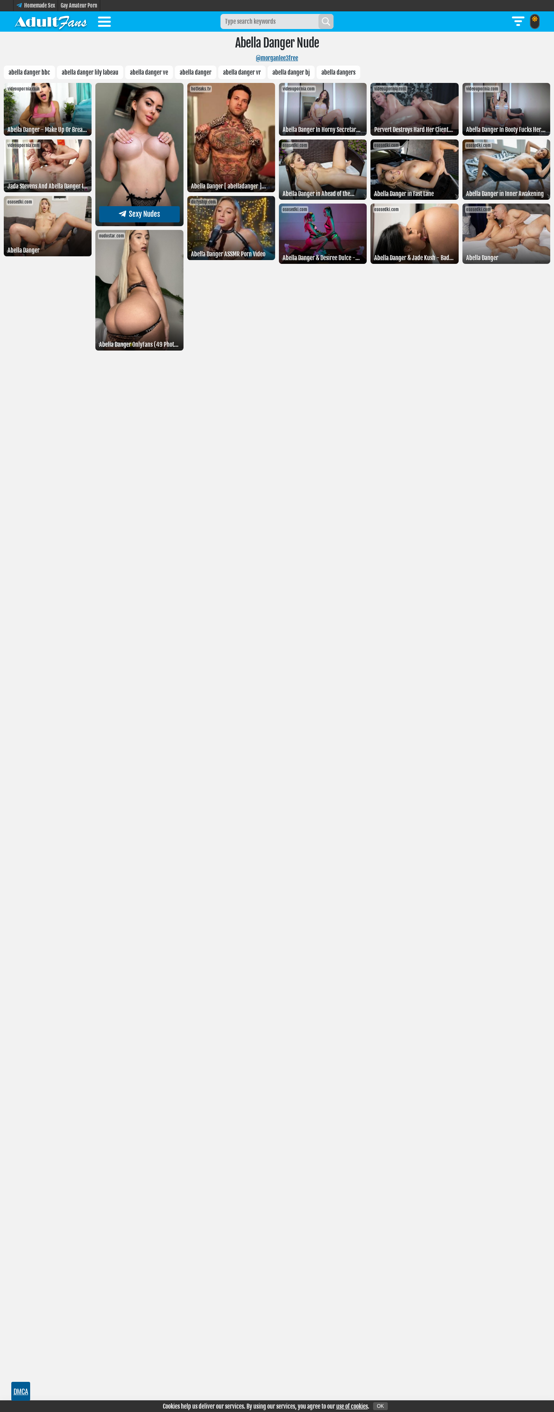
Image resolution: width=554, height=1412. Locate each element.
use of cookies (352, 1406)
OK (380, 1406)
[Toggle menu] (104, 23)
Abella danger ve (149, 72)
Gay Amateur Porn (79, 5)
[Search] (326, 21)
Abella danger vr (242, 72)
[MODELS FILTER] (518, 21)
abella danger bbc (29, 72)
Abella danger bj (291, 72)
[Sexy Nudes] (139, 224)
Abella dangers (338, 72)
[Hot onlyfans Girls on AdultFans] (51, 21)
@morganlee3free (277, 58)
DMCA (21, 1391)
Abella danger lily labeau (90, 72)
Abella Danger (195, 72)
